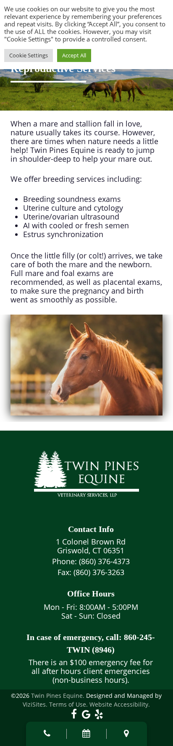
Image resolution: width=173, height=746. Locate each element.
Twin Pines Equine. (57, 696)
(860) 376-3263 (97, 572)
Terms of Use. (68, 704)
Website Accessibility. (119, 704)
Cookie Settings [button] (28, 55)
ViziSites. (35, 704)
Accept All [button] (74, 55)
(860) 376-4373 (104, 561)
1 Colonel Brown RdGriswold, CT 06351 (91, 546)
